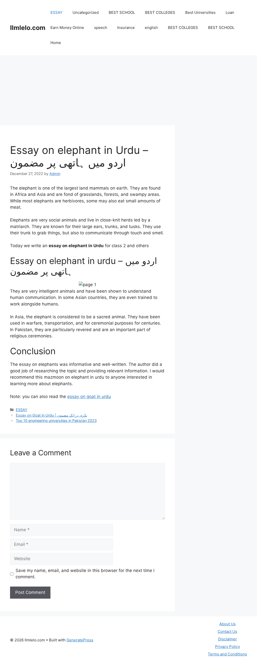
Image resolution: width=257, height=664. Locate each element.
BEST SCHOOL (122, 12)
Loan (230, 12)
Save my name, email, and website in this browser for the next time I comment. (85, 574)
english (151, 27)
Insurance (126, 27)
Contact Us (227, 631)
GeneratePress (80, 640)
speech (100, 27)
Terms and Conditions (227, 654)
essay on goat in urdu (89, 396)
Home (55, 42)
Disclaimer (227, 639)
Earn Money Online (67, 27)
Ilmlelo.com (27, 27)
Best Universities (200, 12)
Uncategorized (86, 12)
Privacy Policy (227, 646)
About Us (227, 624)
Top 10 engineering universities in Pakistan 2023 (56, 420)
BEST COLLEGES (160, 12)
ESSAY (56, 12)
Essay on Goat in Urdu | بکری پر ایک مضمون (51, 415)
